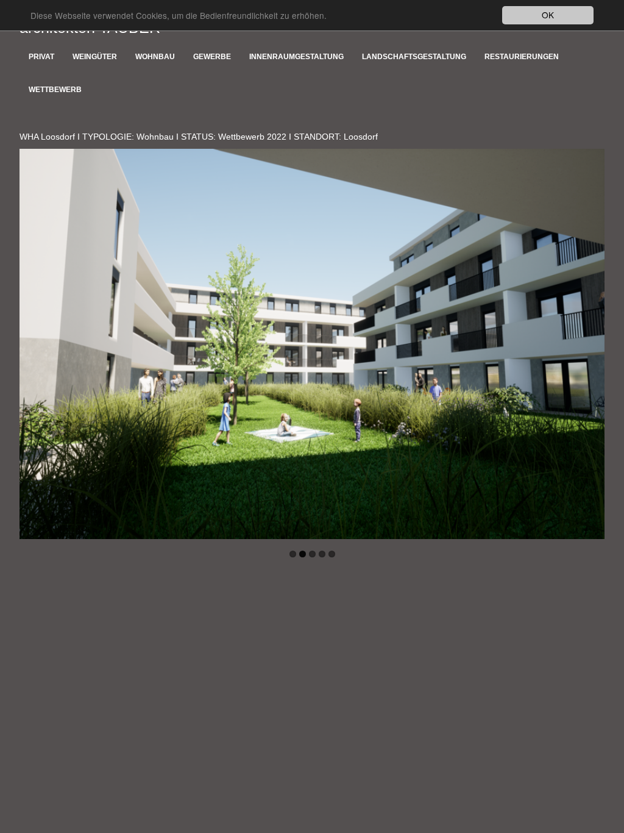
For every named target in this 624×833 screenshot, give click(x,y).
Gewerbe (212, 56)
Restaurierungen (521, 56)
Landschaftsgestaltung (414, 56)
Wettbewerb (55, 89)
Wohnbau (155, 56)
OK (548, 15)
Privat (41, 56)
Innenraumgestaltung (296, 56)
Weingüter (95, 56)
